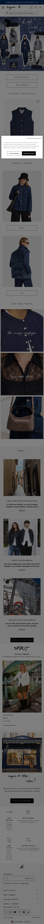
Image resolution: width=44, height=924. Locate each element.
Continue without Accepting (34, 138)
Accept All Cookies (28, 153)
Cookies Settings (14, 153)
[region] (22, 147)
